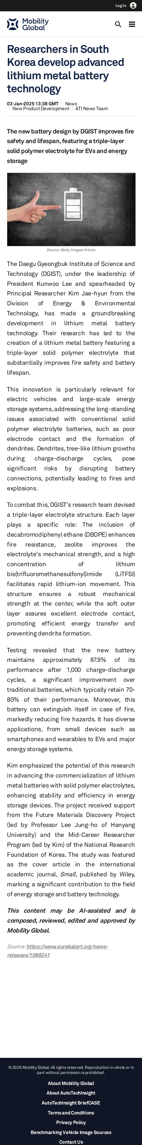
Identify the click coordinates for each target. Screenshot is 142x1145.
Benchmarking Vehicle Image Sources (71, 1132)
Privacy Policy (71, 1122)
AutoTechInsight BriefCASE (71, 1103)
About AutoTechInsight (71, 1093)
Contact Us (71, 1142)
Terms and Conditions (71, 1112)
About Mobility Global (71, 1083)
